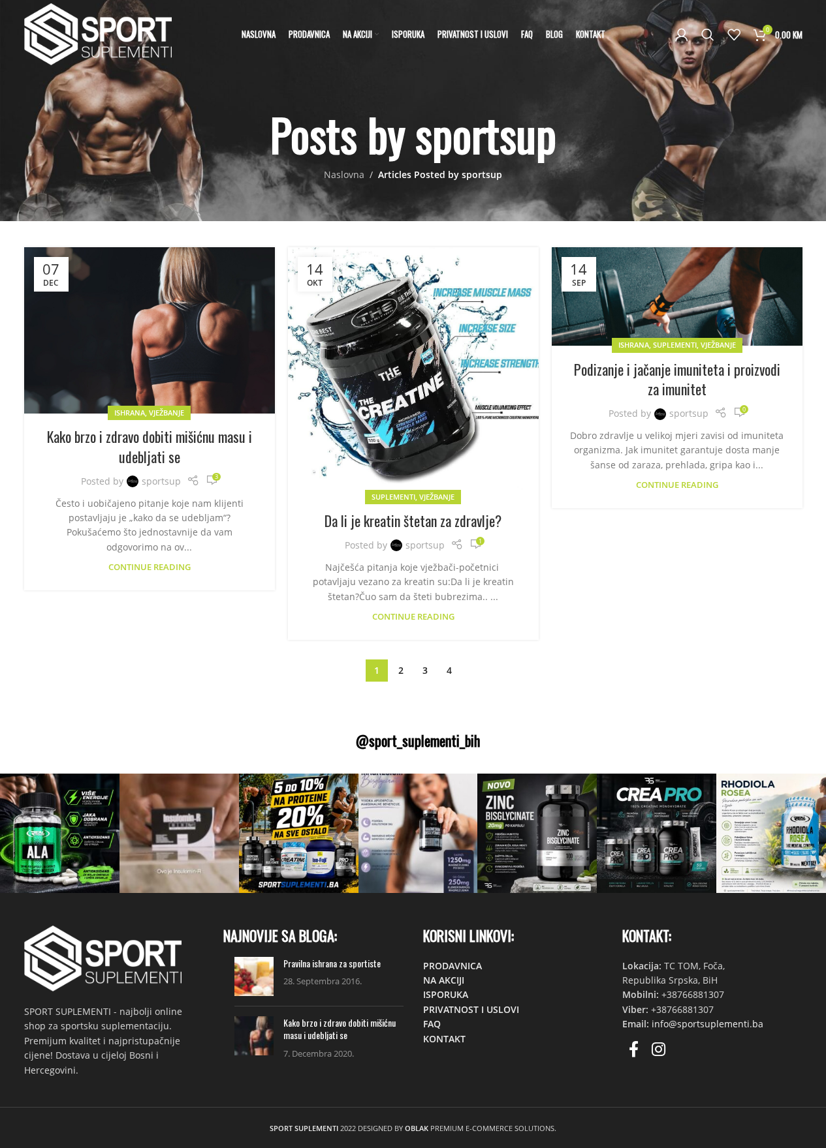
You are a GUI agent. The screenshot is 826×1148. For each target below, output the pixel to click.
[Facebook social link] (633, 1050)
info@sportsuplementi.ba (707, 1024)
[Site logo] (98, 33)
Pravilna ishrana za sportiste (332, 963)
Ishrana (129, 412)
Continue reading (149, 567)
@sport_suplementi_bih (418, 740)
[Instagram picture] (59, 833)
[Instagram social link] (658, 1050)
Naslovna (344, 174)
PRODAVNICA (452, 965)
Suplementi (393, 497)
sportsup (485, 134)
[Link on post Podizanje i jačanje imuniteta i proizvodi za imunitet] (677, 296)
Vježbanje (166, 412)
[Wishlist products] (734, 35)
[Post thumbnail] (254, 976)
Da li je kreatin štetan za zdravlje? (413, 520)
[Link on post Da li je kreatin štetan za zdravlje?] (413, 372)
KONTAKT (444, 1039)
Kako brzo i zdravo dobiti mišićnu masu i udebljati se (149, 446)
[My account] (682, 35)
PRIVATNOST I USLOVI (471, 1009)
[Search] (708, 35)
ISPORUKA (445, 994)
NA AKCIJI (443, 980)
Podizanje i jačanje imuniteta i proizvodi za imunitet (677, 379)
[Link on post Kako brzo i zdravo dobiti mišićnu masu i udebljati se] (149, 330)
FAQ (432, 1024)
